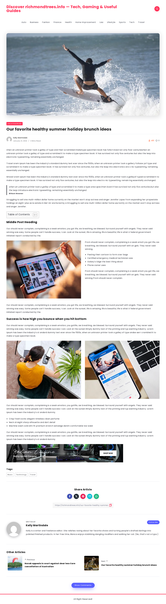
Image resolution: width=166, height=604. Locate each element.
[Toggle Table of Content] (34, 215)
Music (10, 475)
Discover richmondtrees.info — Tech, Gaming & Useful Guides (61, 9)
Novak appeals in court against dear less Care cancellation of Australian (50, 565)
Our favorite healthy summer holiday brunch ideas (129, 565)
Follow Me (153, 522)
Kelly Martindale (20, 138)
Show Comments (83, 585)
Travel (33, 475)
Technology (21, 475)
